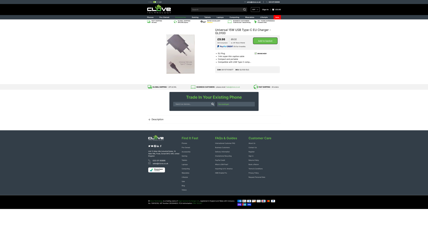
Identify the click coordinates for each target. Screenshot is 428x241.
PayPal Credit (220, 160)
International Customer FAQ (225, 143)
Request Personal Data (257, 177)
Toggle (154, 2)
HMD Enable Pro (221, 173)
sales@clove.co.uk (254, 2)
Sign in (251, 156)
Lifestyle (264, 17)
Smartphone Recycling (223, 156)
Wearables (249, 17)
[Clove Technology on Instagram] (155, 147)
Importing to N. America (224, 169)
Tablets (207, 17)
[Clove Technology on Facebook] (161, 147)
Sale (277, 17)
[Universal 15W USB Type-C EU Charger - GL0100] (180, 54)
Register (252, 152)
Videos (184, 190)
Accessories (180, 17)
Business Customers (222, 147)
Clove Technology (156, 201)
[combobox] (216, 9)
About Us (252, 143)
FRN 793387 (197, 203)
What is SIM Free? (221, 164)
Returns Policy (254, 160)
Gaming (195, 17)
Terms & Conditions (256, 169)
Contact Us (253, 147)
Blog (183, 186)
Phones (150, 17)
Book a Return (254, 164)
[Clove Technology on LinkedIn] (158, 147)
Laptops (220, 17)
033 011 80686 (274, 2)
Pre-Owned (164, 17)
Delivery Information (222, 152)
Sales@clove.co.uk (233, 87)
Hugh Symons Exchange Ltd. (188, 201)
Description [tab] (158, 119)
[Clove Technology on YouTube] (152, 147)
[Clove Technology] (157, 139)
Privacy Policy (254, 173)
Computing (234, 17)
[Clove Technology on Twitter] (149, 147)
